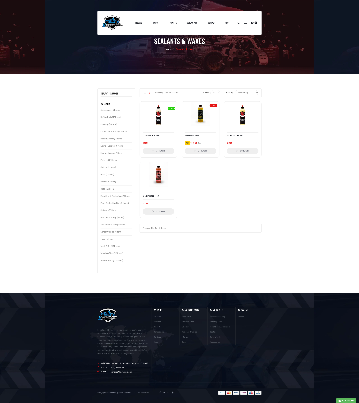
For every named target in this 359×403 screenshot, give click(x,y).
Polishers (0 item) (108, 210)
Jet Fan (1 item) (108, 189)
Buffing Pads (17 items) (111, 117)
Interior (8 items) (108, 182)
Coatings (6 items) (109, 124)
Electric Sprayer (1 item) (111, 153)
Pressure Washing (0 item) (112, 217)
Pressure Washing (217, 317)
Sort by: (229, 93)
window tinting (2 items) (112, 260)
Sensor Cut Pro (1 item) (111, 232)
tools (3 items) (107, 239)
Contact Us (347, 400)
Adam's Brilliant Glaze (151, 136)
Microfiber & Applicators (220, 327)
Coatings (214, 332)
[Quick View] (143, 116)
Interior (185, 337)
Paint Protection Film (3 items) (115, 203)
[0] (252, 23)
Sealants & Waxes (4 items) (113, 225)
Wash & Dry (186, 317)
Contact (157, 337)
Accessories (215, 342)
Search (241, 317)
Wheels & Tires (188, 322)
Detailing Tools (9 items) (111, 139)
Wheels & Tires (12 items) (112, 253)
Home (168, 49)
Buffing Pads (215, 337)
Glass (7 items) (107, 174)
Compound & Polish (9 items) (114, 131)
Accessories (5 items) (110, 110)
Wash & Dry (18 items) (110, 246)
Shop (156, 342)
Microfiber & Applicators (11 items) (116, 196)
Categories (105, 103)
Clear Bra (158, 327)
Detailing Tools (216, 322)
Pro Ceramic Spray (192, 136)
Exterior (185, 327)
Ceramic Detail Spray (151, 196)
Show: (206, 93)
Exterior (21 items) (109, 160)
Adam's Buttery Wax (235, 136)
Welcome (157, 317)
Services (157, 322)
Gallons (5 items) (108, 167)
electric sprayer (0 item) (112, 146)
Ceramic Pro (159, 332)
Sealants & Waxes (189, 332)
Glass (184, 342)
